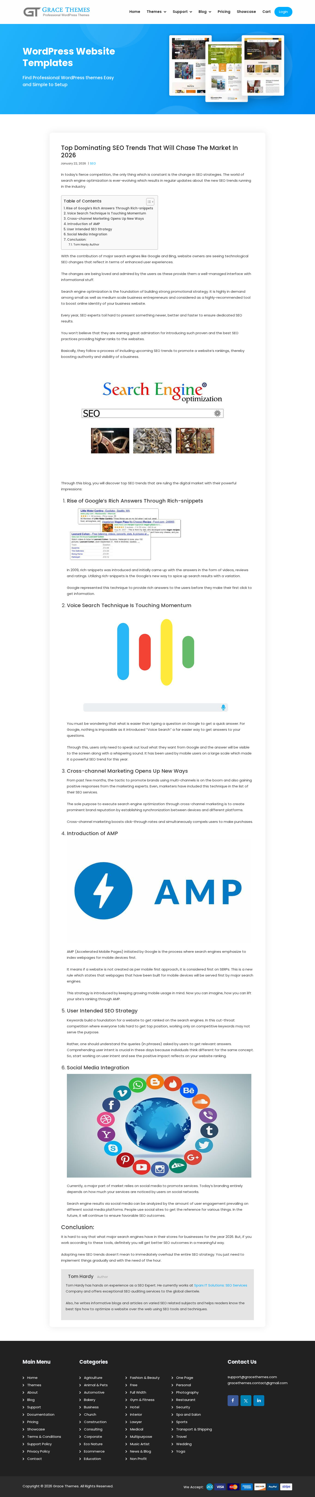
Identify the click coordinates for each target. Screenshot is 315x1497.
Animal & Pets (96, 1385)
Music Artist (140, 1443)
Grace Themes (66, 1486)
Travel (181, 1436)
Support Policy (39, 1443)
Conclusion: (76, 239)
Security (183, 1407)
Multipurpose (141, 1436)
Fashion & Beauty (145, 1377)
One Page (184, 1377)
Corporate (93, 1436)
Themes (154, 11)
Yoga (180, 1451)
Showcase (246, 11)
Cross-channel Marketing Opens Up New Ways (105, 218)
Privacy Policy (38, 1451)
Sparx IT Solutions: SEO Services (220, 1285)
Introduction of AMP (83, 224)
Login (283, 11)
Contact (34, 1458)
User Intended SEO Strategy (89, 229)
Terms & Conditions (44, 1436)
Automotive (94, 1392)
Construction (95, 1421)
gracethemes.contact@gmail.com (258, 1382)
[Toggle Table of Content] (148, 202)
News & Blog (140, 1451)
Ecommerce (94, 1451)
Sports (181, 1421)
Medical (136, 1429)
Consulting (93, 1429)
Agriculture (93, 1377)
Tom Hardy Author (86, 244)
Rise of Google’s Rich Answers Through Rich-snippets (109, 208)
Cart (266, 11)
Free (133, 1385)
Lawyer (136, 1421)
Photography (187, 1392)
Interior (136, 1414)
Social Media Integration (87, 234)
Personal (183, 1385)
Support (180, 11)
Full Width (138, 1392)
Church (90, 1414)
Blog (203, 11)
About (32, 1392)
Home (134, 11)
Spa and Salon (188, 1414)
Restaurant (186, 1399)
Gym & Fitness (142, 1399)
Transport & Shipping (194, 1429)
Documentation (40, 1414)
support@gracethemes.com (252, 1376)
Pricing (224, 11)
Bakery (89, 1399)
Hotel (134, 1407)
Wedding (184, 1443)
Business (91, 1407)
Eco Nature (93, 1443)
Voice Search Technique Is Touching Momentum (106, 213)
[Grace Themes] (57, 14)
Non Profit (138, 1458)
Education (92, 1458)
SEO (93, 163)
